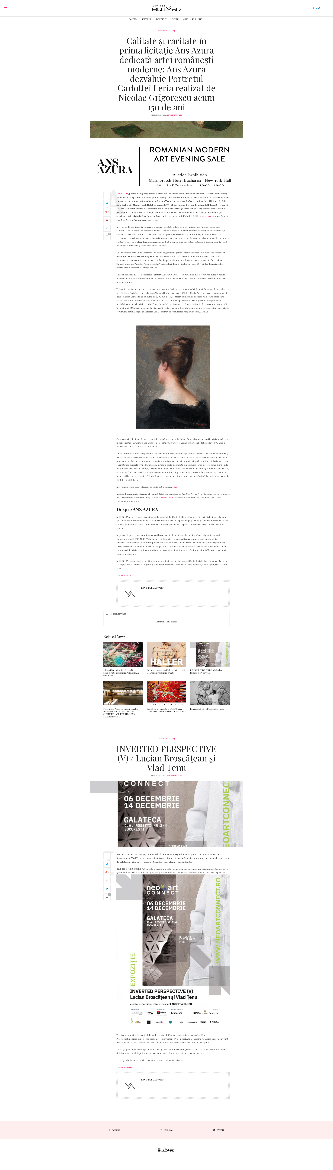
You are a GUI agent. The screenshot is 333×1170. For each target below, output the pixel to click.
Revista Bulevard (174, 115)
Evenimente (162, 19)
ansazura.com (209, 216)
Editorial (146, 19)
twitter (220, 1130)
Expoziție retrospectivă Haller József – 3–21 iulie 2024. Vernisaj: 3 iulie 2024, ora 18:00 (166, 671)
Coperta (133, 19)
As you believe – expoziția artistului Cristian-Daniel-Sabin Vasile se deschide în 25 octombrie (165, 710)
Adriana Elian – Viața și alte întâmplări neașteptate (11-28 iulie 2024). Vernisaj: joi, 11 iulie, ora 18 (121, 673)
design (129, 1067)
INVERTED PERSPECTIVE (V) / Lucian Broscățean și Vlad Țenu (206, 671)
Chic (185, 19)
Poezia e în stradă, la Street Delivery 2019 (207, 709)
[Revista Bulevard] (166, 8)
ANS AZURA (122, 193)
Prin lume (197, 19)
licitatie (130, 575)
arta (123, 575)
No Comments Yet (118, 614)
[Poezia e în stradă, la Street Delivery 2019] (210, 693)
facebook (116, 1130)
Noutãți (172, 31)
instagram (168, 1130)
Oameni (175, 19)
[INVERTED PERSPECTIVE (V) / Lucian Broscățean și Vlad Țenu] (210, 654)
